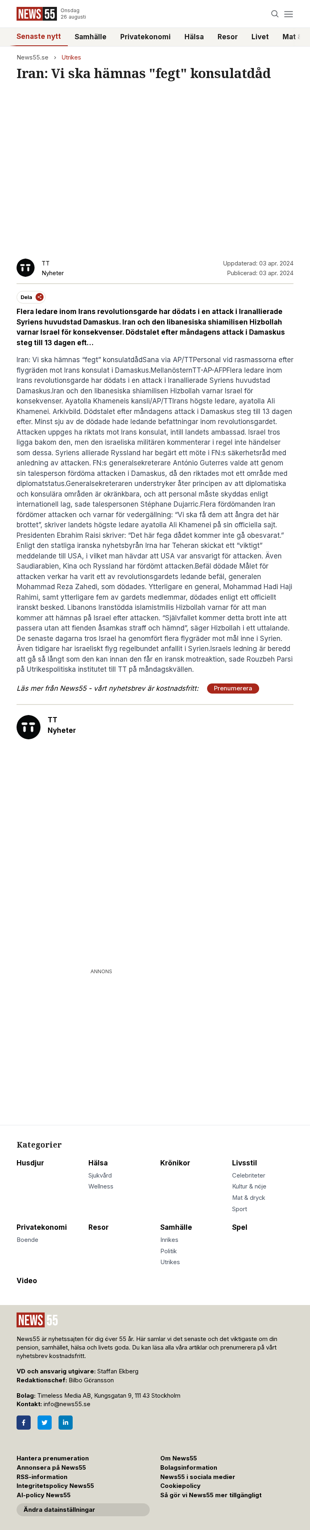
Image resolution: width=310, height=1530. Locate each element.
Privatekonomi (145, 37)
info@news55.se (67, 1404)
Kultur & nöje (249, 1186)
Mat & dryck (248, 1197)
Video (27, 1281)
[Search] (275, 14)
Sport (239, 1209)
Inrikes (169, 1240)
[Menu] (288, 14)
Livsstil (244, 1163)
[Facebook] (24, 1422)
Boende (27, 1240)
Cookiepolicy (180, 1486)
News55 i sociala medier (197, 1477)
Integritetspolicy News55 (55, 1486)
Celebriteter (248, 1175)
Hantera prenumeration (53, 1458)
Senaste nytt (39, 36)
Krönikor (175, 1163)
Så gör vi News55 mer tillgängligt (211, 1495)
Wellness (100, 1186)
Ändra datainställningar (59, 1509)
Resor (228, 37)
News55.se (32, 57)
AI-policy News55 (44, 1495)
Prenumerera (233, 688)
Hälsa (194, 37)
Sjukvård (100, 1175)
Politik (168, 1251)
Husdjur (30, 1163)
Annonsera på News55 (51, 1467)
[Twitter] (45, 1422)
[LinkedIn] (66, 1422)
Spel (239, 1227)
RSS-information (42, 1477)
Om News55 (178, 1458)
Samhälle (91, 37)
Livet (260, 37)
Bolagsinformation (188, 1467)
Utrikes (71, 57)
